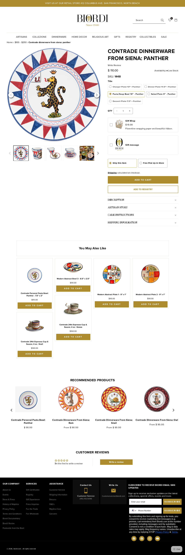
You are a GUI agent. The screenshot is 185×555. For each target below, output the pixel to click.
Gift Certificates (32, 489)
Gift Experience (33, 499)
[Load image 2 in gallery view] (70, 153)
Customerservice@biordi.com (113, 496)
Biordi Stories (8, 523)
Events (6, 494)
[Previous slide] (11, 410)
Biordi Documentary (11, 518)
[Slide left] (10, 153)
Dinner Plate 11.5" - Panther (162, 87)
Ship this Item (119, 163)
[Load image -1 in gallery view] (21, 153)
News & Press (9, 499)
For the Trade (32, 509)
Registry (29, 494)
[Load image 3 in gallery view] (87, 153)
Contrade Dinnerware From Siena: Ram (71, 422)
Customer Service (57, 489)
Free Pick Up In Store (153, 163)
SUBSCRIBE (172, 501)
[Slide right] (98, 153)
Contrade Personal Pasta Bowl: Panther (28, 422)
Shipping (112, 172)
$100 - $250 (21, 42)
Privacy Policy (9, 509)
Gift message (132, 144)
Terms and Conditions (12, 513)
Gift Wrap (130, 120)
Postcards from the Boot (13, 528)
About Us (7, 489)
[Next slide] (173, 410)
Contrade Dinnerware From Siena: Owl (157, 420)
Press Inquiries (32, 504)
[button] (22, 36)
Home (10, 42)
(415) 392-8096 (86, 498)
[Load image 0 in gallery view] (37, 153)
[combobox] (149, 20)
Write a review (116, 462)
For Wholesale (32, 513)
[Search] (162, 20)
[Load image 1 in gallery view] (53, 153)
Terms (174, 532)
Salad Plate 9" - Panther (163, 94)
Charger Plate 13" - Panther (126, 87)
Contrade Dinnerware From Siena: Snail (114, 422)
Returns (52, 499)
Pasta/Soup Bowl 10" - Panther (128, 94)
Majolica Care (55, 509)
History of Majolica (11, 504)
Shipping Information (58, 494)
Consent (53, 513)
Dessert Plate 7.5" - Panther (127, 102)
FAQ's (52, 504)
